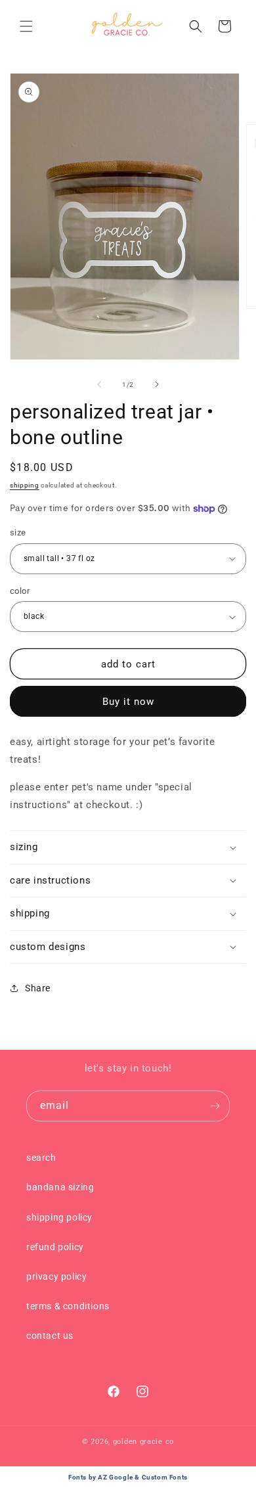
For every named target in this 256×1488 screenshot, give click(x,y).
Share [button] (38, 988)
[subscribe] (214, 1106)
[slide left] (99, 384)
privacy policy (56, 1276)
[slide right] (156, 384)
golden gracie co (143, 1441)
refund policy (55, 1247)
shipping (24, 485)
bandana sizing (60, 1187)
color (20, 591)
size (18, 532)
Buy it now (128, 702)
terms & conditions (68, 1306)
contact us (50, 1335)
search (41, 1157)
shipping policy (59, 1217)
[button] (26, 26)
